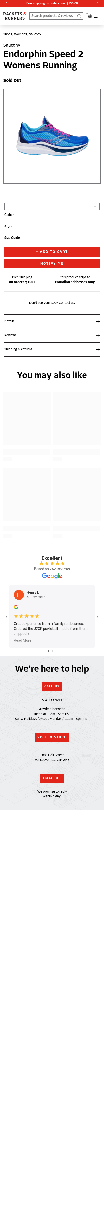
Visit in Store (51, 737)
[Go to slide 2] (52, 651)
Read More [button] (22, 640)
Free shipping (35, 3)
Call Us (52, 686)
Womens (20, 34)
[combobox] (56, 16)
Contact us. (67, 303)
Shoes (7, 34)
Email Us (52, 778)
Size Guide (12, 237)
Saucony (35, 34)
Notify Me (52, 263)
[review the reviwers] (16, 608)
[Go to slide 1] (48, 651)
